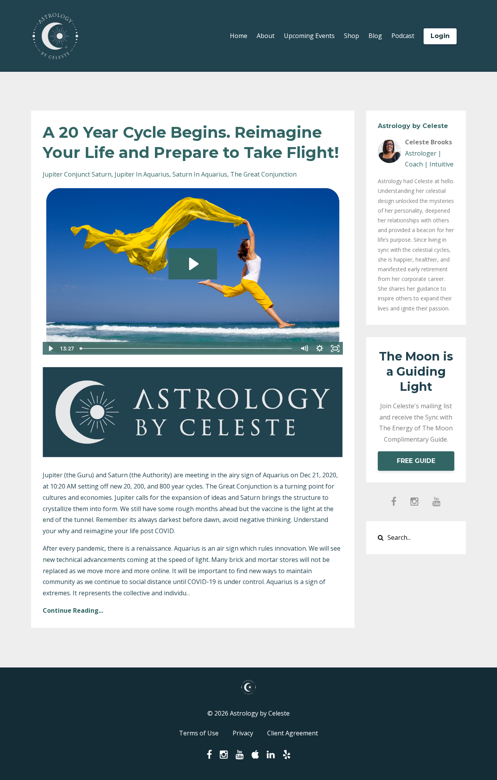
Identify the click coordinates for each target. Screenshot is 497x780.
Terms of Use (199, 733)
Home (238, 35)
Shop (351, 35)
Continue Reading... (73, 610)
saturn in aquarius (199, 174)
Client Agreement (292, 733)
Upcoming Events (309, 35)
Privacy (243, 733)
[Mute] (304, 348)
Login (440, 36)
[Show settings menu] (320, 348)
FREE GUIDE (416, 461)
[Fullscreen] (335, 348)
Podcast (402, 35)
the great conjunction (263, 174)
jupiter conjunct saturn (77, 174)
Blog (375, 35)
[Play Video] (50, 348)
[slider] (186, 348)
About (266, 35)
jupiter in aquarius (142, 174)
